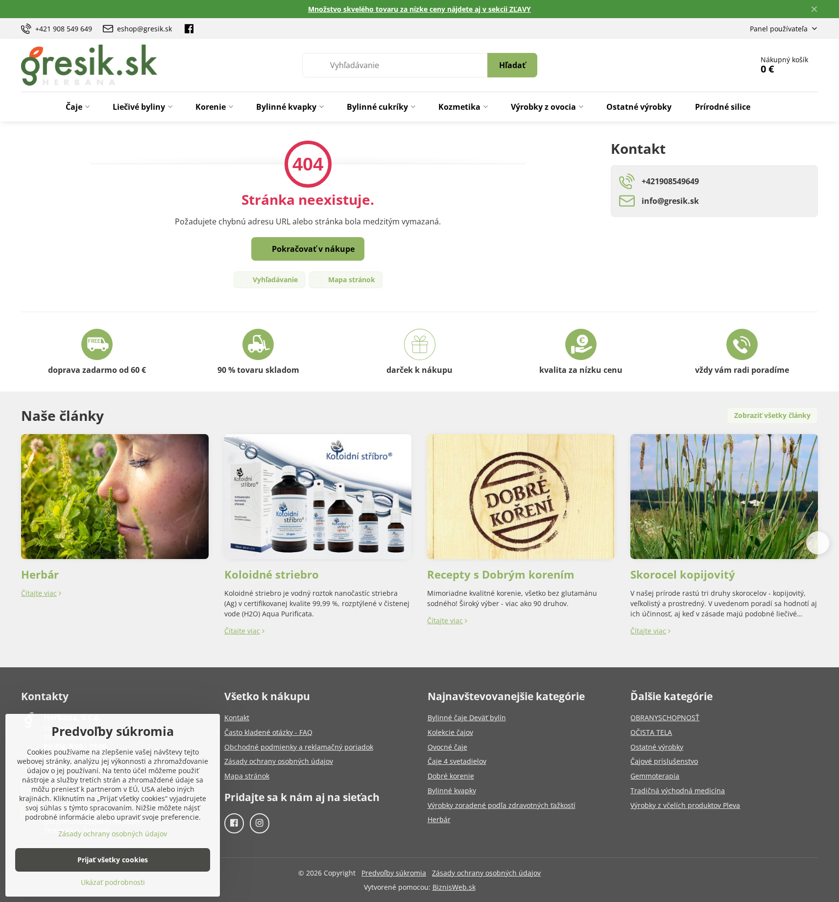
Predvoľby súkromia (393, 873)
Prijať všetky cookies (112, 859)
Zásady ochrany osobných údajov (486, 873)
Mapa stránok (350, 279)
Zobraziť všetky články (772, 415)
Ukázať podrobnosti (113, 882)
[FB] (189, 28)
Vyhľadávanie (274, 279)
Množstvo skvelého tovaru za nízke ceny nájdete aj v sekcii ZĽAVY (419, 9)
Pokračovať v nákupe (312, 249)
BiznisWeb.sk (454, 887)
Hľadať (512, 65)
